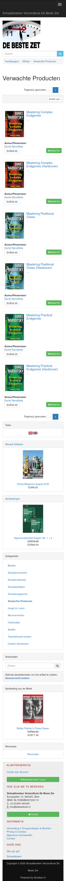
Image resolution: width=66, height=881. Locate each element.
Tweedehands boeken (19, 636)
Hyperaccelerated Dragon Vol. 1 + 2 (33, 538)
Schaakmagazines (17, 594)
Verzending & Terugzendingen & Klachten (29, 828)
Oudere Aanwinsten (18, 643)
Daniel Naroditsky (13, 146)
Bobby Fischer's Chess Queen (33, 728)
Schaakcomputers (17, 572)
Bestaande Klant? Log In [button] (34, 779)
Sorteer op (54, 98)
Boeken (12, 565)
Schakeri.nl (40, 877)
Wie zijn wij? (13, 851)
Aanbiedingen (12, 498)
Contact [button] (34, 814)
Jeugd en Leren (16, 608)
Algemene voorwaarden (19, 835)
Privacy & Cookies (16, 831)
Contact (11, 838)
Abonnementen (16, 615)
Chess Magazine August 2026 (33, 484)
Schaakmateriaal (17, 579)
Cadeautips (14, 622)
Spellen (12, 629)
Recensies (33, 754)
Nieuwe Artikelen (14, 444)
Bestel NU (55, 150)
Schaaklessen (14, 856)
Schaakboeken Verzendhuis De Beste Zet (31, 13)
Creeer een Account (17, 772)
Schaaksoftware (16, 586)
